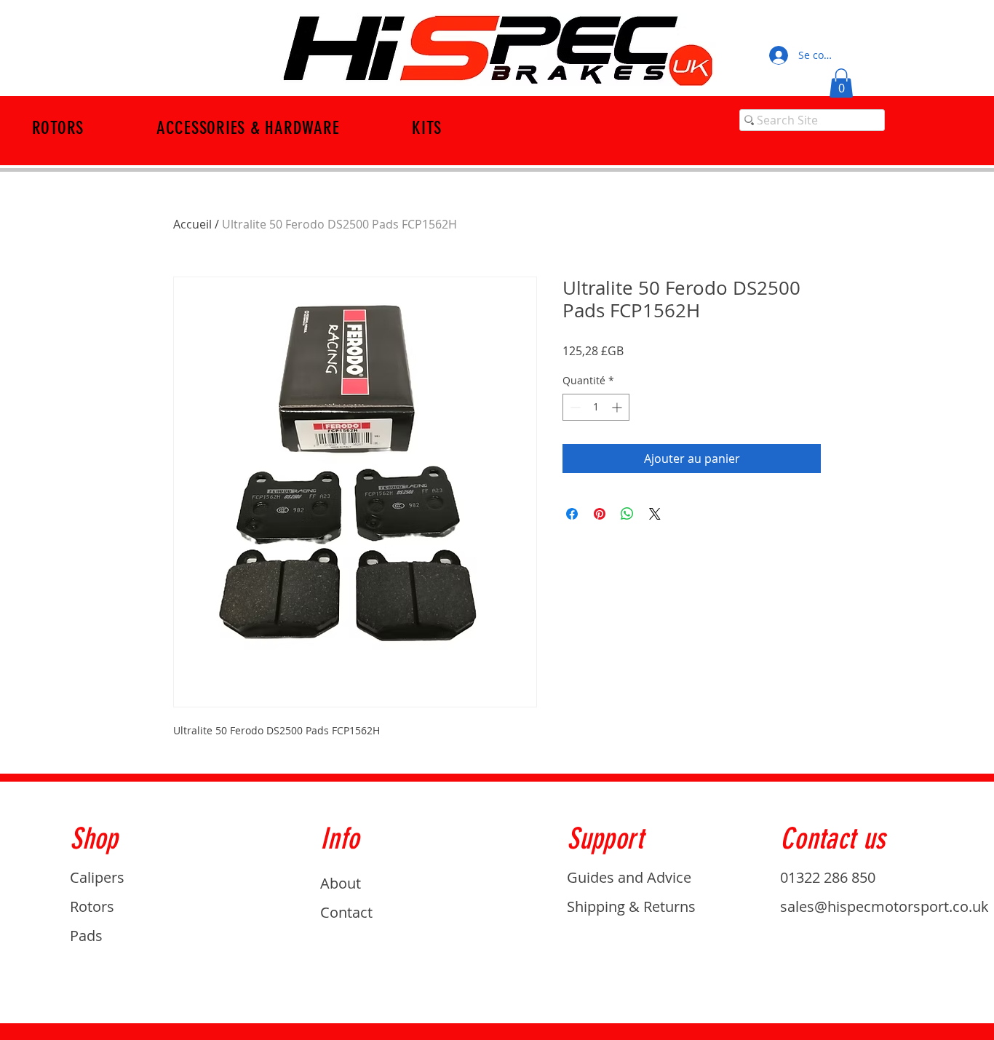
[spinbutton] (596, 407)
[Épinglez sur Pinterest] (599, 514)
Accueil (192, 224)
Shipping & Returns (631, 906)
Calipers (97, 877)
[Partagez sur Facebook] (572, 514)
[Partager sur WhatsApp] (627, 514)
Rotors (92, 906)
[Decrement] (574, 407)
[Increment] (618, 407)
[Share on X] (655, 514)
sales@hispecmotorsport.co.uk (884, 906)
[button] (841, 83)
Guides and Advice (629, 877)
